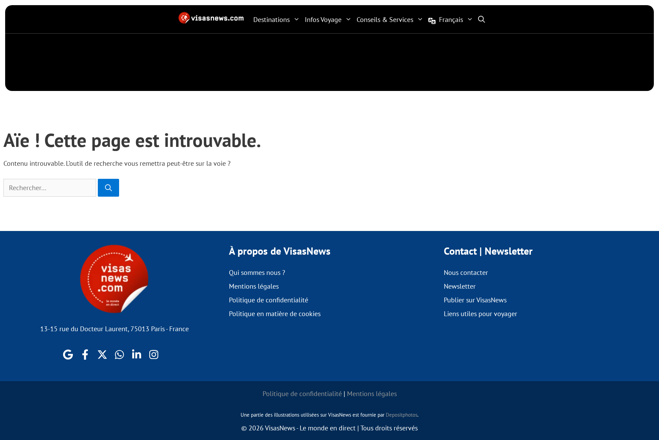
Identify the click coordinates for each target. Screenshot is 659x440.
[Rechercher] (108, 188)
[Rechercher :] (50, 187)
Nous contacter (466, 272)
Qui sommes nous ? (257, 272)
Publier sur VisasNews (475, 300)
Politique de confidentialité (268, 300)
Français (451, 19)
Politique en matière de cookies (275, 313)
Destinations (271, 19)
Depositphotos (401, 415)
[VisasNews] (211, 18)
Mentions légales (254, 286)
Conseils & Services (385, 19)
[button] (481, 19)
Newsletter (460, 286)
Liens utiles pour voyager (480, 313)
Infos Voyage (323, 19)
